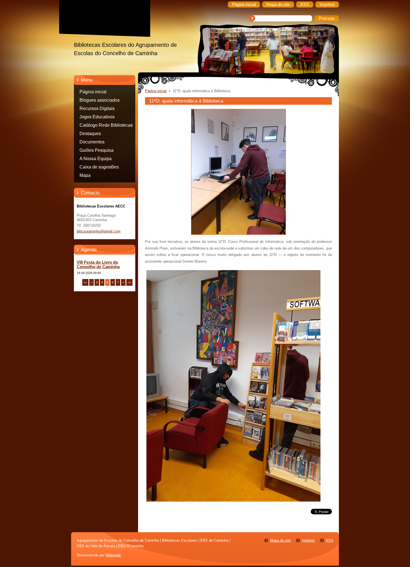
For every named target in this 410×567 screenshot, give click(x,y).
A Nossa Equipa (95, 158)
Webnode (113, 555)
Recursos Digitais (97, 108)
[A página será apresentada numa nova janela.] (238, 235)
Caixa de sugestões (99, 167)
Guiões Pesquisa (96, 150)
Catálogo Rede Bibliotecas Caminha (106, 126)
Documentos (92, 142)
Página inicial (93, 91)
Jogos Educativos (97, 116)
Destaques (90, 133)
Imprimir (308, 540)
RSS (329, 540)
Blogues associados (99, 100)
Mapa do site (280, 540)
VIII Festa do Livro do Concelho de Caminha (98, 264)
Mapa (85, 175)
